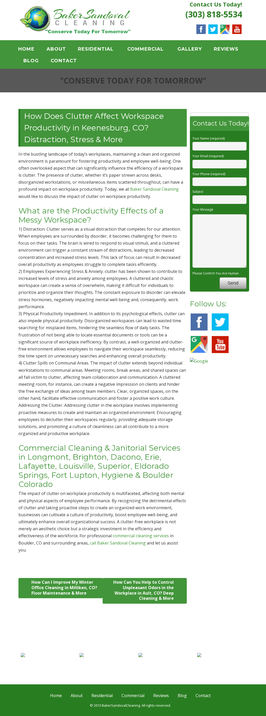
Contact (64, 61)
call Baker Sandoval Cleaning (118, 543)
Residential (96, 49)
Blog (31, 61)
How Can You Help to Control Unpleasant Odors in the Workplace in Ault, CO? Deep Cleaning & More (143, 590)
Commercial (145, 49)
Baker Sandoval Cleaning (154, 189)
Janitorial (47, 661)
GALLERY (189, 49)
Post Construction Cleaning (221, 668)
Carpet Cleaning (165, 661)
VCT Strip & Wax (106, 661)
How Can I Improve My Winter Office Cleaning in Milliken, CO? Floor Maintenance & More (64, 587)
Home (26, 49)
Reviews (226, 49)
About (56, 49)
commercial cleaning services (141, 536)
